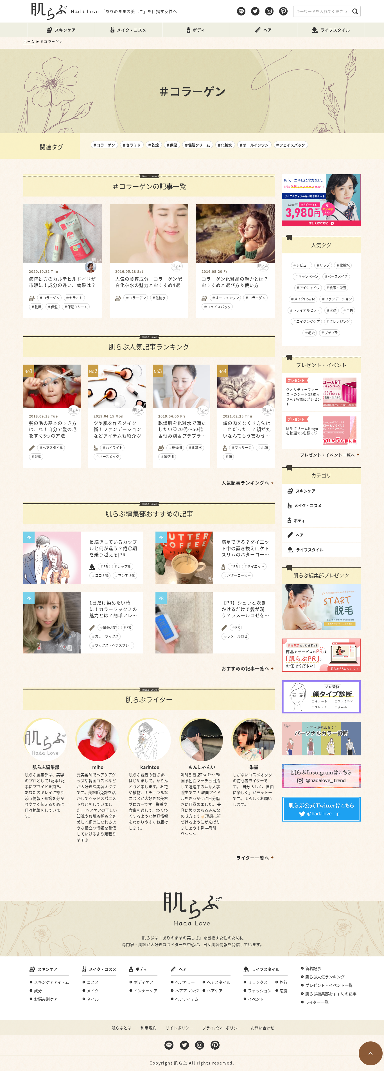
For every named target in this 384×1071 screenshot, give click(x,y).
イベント (256, 999)
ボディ (299, 520)
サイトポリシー (179, 1027)
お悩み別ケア (46, 999)
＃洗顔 (331, 310)
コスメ (93, 982)
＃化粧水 (224, 145)
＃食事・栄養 (336, 287)
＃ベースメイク (336, 276)
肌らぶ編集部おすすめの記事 (330, 994)
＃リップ (323, 265)
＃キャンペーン (306, 276)
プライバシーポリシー (221, 1027)
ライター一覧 (317, 1002)
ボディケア (143, 982)
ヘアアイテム (186, 999)
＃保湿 (171, 145)
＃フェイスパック (290, 145)
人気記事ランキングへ (245, 482)
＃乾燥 (153, 145)
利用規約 (148, 1027)
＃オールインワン (253, 145)
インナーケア (145, 990)
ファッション (260, 990)
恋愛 (284, 990)
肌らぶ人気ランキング (325, 977)
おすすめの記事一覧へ (245, 668)
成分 (38, 990)
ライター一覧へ (252, 857)
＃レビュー (301, 265)
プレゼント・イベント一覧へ (327, 455)
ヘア (300, 535)
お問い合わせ (262, 1027)
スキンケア (305, 491)
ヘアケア (215, 990)
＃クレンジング (338, 321)
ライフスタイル (310, 549)
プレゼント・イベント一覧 (329, 985)
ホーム (29, 41)
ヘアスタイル (219, 982)
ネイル (93, 999)
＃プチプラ (329, 332)
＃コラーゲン (104, 145)
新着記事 (313, 968)
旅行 (284, 982)
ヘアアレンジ (187, 990)
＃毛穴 (310, 332)
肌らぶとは (121, 1027)
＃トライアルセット (305, 310)
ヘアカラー (185, 982)
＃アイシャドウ (308, 287)
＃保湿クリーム (197, 145)
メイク (93, 990)
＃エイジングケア (306, 321)
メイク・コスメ (308, 505)
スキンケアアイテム (51, 982)
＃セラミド (131, 145)
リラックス (258, 982)
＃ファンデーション (337, 298)
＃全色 (348, 310)
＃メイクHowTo (303, 298)
